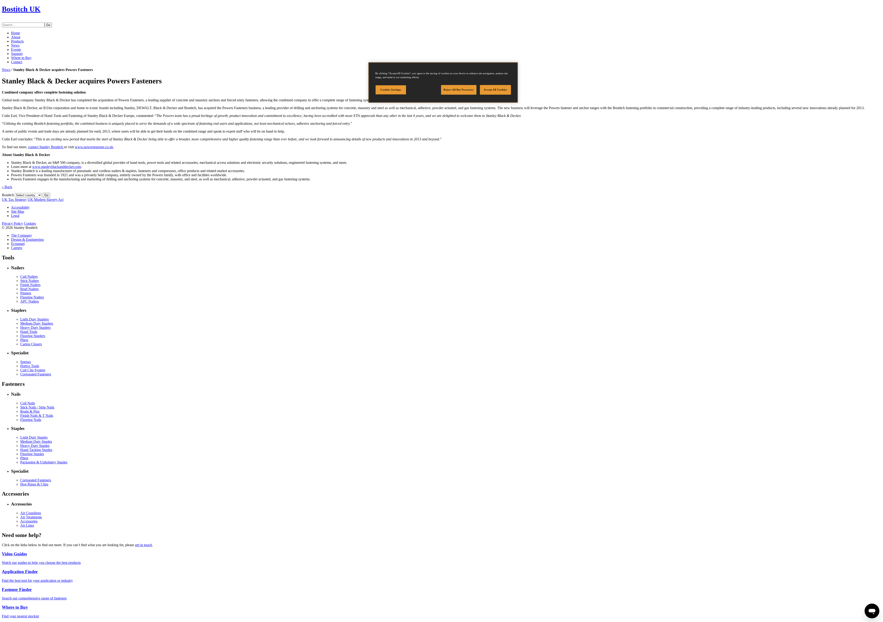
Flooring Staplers (32, 336)
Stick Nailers (29, 281)
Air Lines (27, 525)
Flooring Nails (30, 420)
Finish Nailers (30, 285)
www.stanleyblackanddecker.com (56, 167)
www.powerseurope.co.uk (94, 147)
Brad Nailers (29, 289)
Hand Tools (28, 332)
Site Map (17, 211)
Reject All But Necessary (459, 89)
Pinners (25, 293)
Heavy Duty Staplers (35, 327)
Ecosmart (18, 244)
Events (16, 49)
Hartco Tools (29, 366)
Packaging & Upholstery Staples (43, 462)
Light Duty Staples (34, 437)
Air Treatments (31, 517)
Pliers (24, 340)
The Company (21, 235)
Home (15, 33)
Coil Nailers (29, 276)
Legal (15, 216)
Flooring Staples (32, 454)
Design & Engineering (27, 239)
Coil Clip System (32, 370)
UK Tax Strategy (14, 200)
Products (17, 41)
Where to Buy (21, 58)
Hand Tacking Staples (36, 450)
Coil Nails (27, 403)
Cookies (30, 223)
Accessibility (20, 207)
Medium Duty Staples (36, 441)
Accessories (28, 521)
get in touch (143, 545)
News (15, 45)
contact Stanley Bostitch (46, 147)
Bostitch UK (21, 9)
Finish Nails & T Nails (36, 416)
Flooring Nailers (32, 297)
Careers (16, 248)
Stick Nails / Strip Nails (37, 407)
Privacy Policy (12, 223)
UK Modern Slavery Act (45, 200)
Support (17, 54)
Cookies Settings (391, 89)
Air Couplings (30, 513)
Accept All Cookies (495, 89)
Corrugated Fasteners (35, 374)
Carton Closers (31, 344)
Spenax (25, 362)
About (15, 37)
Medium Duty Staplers (36, 323)
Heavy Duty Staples (34, 446)
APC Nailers (29, 301)
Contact (16, 62)
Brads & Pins (30, 411)
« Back (7, 187)
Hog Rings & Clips (34, 484)
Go (48, 25)
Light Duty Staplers (34, 319)
